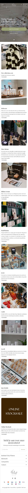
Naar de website (14, 33)
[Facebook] (12, 478)
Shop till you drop (14, 29)
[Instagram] (15, 478)
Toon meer (4, 77)
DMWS (19, 487)
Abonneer (23, 449)
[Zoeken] (23, 5)
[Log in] (21, 5)
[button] (2, 5)
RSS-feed (24, 487)
